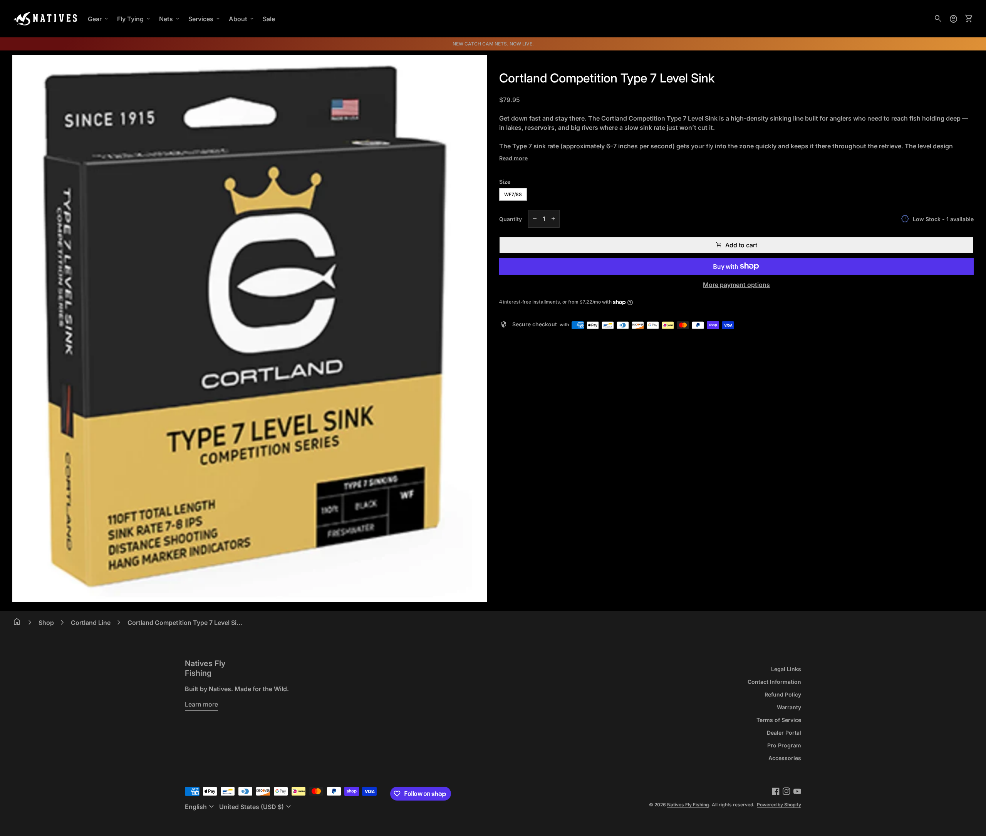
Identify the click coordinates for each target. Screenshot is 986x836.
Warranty (789, 707)
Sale (269, 19)
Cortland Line (91, 622)
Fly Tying (134, 19)
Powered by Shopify (779, 804)
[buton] (200, 806)
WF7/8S (513, 194)
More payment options (736, 285)
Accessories (784, 758)
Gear (98, 19)
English (200, 806)
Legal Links (786, 669)
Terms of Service (778, 720)
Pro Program (784, 745)
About (242, 19)
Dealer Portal (784, 732)
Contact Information (774, 681)
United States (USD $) (256, 806)
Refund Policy (783, 694)
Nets (170, 19)
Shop (46, 622)
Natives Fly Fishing (205, 668)
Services (204, 19)
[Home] (45, 18)
